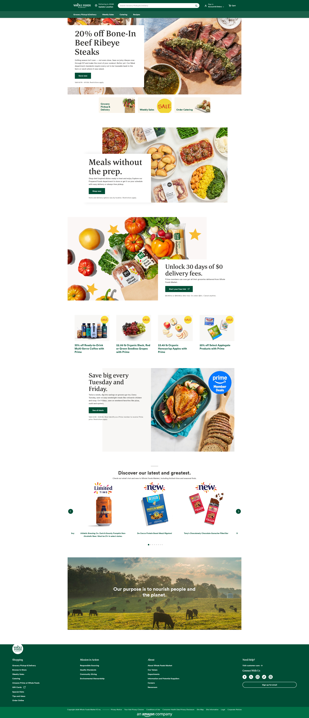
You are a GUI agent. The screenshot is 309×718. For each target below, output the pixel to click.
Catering (16, 678)
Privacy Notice (116, 709)
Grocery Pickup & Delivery (24, 665)
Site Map (200, 709)
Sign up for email (269, 684)
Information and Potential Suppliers (163, 678)
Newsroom (152, 687)
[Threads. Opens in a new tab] (271, 677)
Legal (223, 709)
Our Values (152, 669)
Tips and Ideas (18, 696)
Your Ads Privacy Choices (134, 709)
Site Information (212, 709)
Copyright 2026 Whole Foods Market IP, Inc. (84, 709)
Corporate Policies (235, 709)
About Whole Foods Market (160, 665)
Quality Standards (88, 669)
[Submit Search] (196, 5)
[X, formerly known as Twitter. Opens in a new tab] (251, 677)
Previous (70, 511)
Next (238, 511)
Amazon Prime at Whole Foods (25, 683)
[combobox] (155, 5)
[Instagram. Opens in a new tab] (258, 677)
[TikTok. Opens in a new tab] (264, 677)
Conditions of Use (153, 709)
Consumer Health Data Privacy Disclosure (178, 709)
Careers (151, 683)
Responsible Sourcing (89, 665)
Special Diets (18, 691)
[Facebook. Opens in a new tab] (244, 677)
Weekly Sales (18, 674)
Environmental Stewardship (92, 678)
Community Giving (88, 674)
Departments (153, 674)
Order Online (18, 700)
